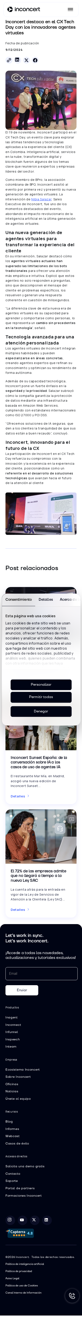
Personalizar (41, 684)
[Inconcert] (23, 10)
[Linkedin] (47, 1220)
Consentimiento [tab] (18, 599)
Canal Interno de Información (23, 1292)
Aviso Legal (12, 1278)
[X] (35, 1220)
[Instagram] (10, 1220)
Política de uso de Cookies (21, 1285)
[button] (70, 9)
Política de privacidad (18, 1271)
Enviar (22, 990)
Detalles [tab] (45, 599)
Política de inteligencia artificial (24, 1264)
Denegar (41, 711)
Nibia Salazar (41, 199)
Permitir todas (41, 697)
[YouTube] (22, 1220)
